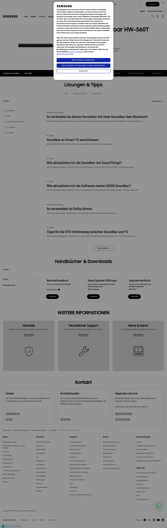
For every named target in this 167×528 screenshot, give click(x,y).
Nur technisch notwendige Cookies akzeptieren (83, 66)
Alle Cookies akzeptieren (83, 60)
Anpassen (83, 71)
